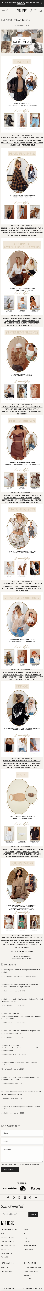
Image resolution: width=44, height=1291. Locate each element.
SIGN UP (33, 1214)
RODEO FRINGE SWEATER (13, 763)
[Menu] (3, 10)
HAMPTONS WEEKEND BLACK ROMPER (22, 856)
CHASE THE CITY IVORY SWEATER (17, 318)
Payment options (6, 1271)
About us (27, 1234)
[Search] (7, 10)
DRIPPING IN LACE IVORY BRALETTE (22, 325)
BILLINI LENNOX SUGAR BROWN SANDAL (19, 588)
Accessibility (5, 1257)
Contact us (27, 1275)
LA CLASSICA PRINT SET (31, 586)
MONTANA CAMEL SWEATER (29, 500)
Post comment (10, 1169)
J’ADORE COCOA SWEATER (13, 407)
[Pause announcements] (41, 3)
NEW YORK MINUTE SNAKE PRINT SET (17, 584)
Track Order (5, 1249)
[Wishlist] (35, 10)
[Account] (31, 10)
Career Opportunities (31, 1271)
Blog (25, 1238)
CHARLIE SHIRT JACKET (11, 138)
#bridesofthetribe (30, 1245)
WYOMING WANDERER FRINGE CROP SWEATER (21, 761)
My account (5, 1267)
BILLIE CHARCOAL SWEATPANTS (20, 943)
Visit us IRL (27, 1279)
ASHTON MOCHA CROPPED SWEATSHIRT (19, 938)
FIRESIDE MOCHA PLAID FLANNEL (15, 228)
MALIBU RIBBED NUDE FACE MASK (15, 849)
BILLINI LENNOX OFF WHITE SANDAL (22, 768)
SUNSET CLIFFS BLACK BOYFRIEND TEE (26, 230)
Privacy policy (28, 1249)
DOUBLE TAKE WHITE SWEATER (26, 323)
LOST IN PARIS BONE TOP (27, 677)
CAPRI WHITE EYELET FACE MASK (26, 854)
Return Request (6, 1253)
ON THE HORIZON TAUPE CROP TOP (24, 409)
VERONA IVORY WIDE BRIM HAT (15, 411)
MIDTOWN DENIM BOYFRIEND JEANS (17, 233)
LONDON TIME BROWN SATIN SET (16, 495)
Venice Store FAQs (7, 1241)
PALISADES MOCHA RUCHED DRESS (28, 143)
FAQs (3, 1234)
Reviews (27, 1241)
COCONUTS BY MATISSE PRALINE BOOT (22, 502)
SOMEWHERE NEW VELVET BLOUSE (17, 672)
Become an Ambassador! (32, 1267)
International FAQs (7, 1238)
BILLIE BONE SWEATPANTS (22, 951)
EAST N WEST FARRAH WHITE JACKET (24, 765)
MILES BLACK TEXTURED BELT (22, 145)
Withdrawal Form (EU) (8, 1245)
